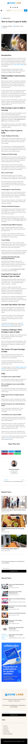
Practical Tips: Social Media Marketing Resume (15, 592)
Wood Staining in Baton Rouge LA (10, 548)
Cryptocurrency (6, 18)
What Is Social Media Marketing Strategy (16, 585)
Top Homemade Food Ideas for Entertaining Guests (12, 529)
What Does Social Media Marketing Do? (17, 599)
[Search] (25, 10)
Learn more (8, 437)
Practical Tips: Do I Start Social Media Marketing (17, 606)
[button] (4, 451)
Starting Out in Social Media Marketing (15, 621)
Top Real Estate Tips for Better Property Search (13, 510)
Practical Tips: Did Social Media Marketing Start (16, 628)
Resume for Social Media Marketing (17, 613)
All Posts (14, 472)
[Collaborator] (11, 681)
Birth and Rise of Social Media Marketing (16, 635)
